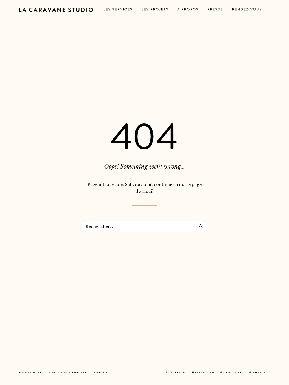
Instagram (204, 373)
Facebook (177, 373)
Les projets (155, 10)
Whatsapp (260, 373)
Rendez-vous (247, 10)
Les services (118, 10)
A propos (188, 10)
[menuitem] (118, 9)
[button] (201, 226)
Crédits (101, 373)
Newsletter (233, 373)
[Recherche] (144, 226)
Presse (215, 10)
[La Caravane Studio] (56, 10)
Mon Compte (30, 373)
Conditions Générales (68, 373)
